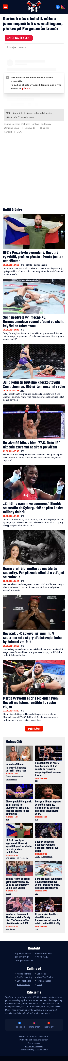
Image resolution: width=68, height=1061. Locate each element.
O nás (39, 984)
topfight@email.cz (24, 960)
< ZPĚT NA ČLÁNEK (17, 38)
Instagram (34, 1026)
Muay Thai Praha (45, 977)
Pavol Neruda (23, 984)
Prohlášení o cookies (34, 1046)
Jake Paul (41, 973)
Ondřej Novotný (24, 977)
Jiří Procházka (40, 265)
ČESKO (29, 265)
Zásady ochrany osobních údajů (34, 1050)
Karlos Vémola (11, 779)
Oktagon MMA (17, 776)
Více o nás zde (43, 1013)
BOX (36, 781)
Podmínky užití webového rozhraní (34, 1040)
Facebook (20, 1026)
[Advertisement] (34, 171)
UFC (22, 265)
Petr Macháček (44, 980)
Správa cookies (34, 1043)
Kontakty (48, 1026)
